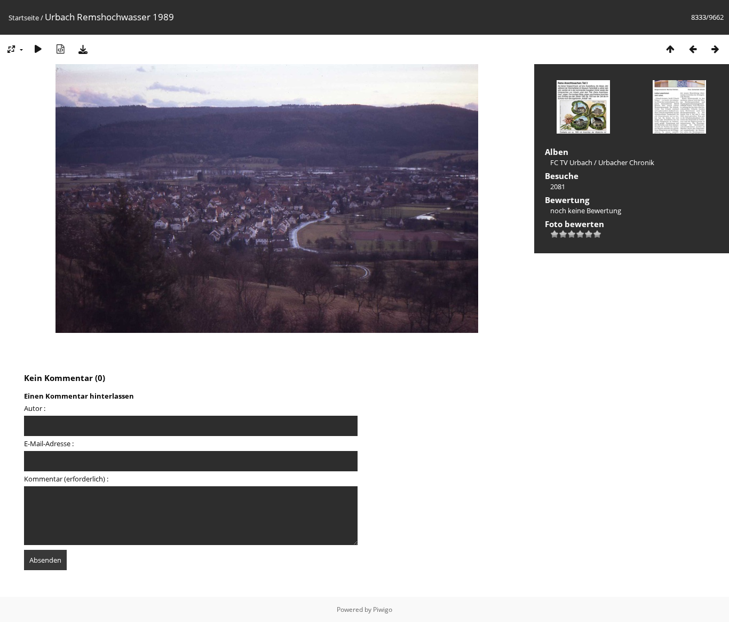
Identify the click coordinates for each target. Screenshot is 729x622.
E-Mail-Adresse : (49, 443)
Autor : (34, 408)
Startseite (24, 17)
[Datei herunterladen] (83, 49)
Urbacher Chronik (626, 162)
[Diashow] (38, 49)
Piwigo (382, 609)
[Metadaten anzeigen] (60, 49)
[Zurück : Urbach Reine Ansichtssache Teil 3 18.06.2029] (693, 49)
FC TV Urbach (571, 162)
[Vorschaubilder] (670, 49)
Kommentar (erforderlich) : (66, 479)
